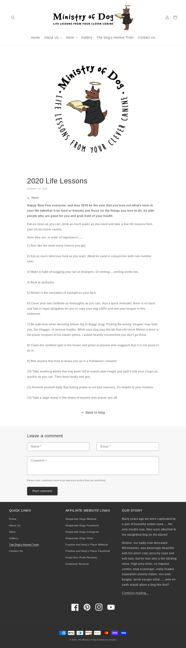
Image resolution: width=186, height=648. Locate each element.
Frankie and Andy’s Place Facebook (88, 550)
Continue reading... (135, 592)
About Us (15, 525)
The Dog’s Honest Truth (24, 544)
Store (12, 531)
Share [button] (35, 197)
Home (12, 518)
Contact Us (16, 550)
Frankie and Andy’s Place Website (87, 544)
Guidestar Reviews (77, 563)
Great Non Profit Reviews (81, 557)
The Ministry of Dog (87, 640)
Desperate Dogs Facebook (82, 525)
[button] (13, 17)
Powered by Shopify (106, 640)
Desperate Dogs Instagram (82, 531)
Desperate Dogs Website (81, 518)
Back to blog (95, 412)
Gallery (13, 538)
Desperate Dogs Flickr (80, 538)
